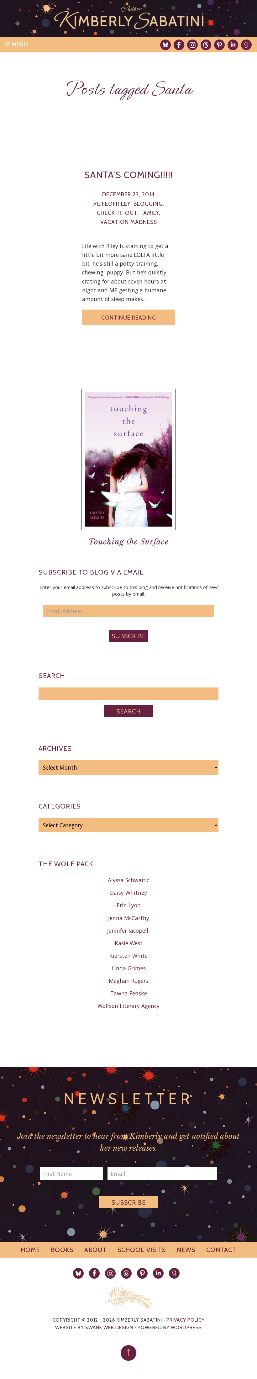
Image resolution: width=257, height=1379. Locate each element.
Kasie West (129, 943)
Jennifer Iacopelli (128, 930)
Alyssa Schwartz (128, 880)
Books (62, 1250)
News (186, 1250)
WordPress (186, 1327)
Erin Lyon (129, 905)
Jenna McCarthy (128, 918)
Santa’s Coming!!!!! (128, 174)
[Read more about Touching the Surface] (128, 534)
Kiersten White (128, 955)
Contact (221, 1250)
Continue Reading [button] (128, 317)
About (95, 1250)
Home (30, 1250)
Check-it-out (117, 213)
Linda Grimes (129, 968)
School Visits (142, 1250)
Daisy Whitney (128, 892)
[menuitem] (165, 45)
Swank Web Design (109, 1327)
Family (149, 213)
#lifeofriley (111, 203)
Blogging (148, 203)
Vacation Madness (128, 222)
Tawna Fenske (128, 993)
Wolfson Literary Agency (128, 1006)
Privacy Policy (185, 1320)
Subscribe (129, 636)
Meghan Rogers (128, 980)
